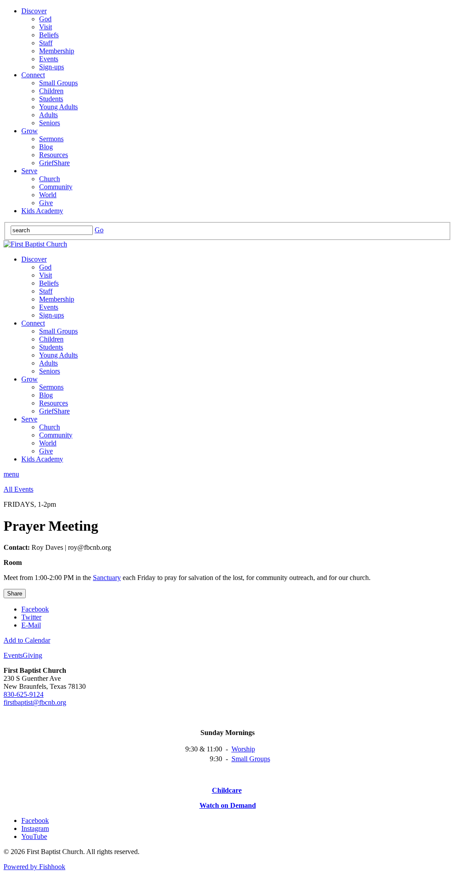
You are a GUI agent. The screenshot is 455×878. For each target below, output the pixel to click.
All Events (18, 489)
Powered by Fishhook (34, 866)
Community (55, 187)
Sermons (51, 139)
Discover (34, 11)
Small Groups (58, 83)
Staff (45, 43)
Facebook (35, 609)
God (45, 19)
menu (11, 474)
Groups (259, 759)
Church (49, 179)
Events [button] (13, 655)
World (47, 195)
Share (14, 593)
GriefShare (54, 163)
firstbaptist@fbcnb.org (35, 702)
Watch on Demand (228, 805)
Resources (53, 155)
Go (99, 230)
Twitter (31, 617)
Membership (56, 51)
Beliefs (49, 35)
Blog (46, 147)
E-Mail (31, 625)
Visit (45, 27)
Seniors (49, 123)
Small (240, 759)
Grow (29, 131)
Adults (48, 115)
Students (51, 99)
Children (51, 91)
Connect (33, 75)
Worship (243, 749)
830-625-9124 (24, 694)
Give (46, 203)
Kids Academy (42, 211)
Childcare (227, 790)
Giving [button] (32, 655)
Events (48, 59)
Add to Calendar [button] (27, 640)
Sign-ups (51, 67)
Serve (29, 171)
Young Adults (58, 107)
